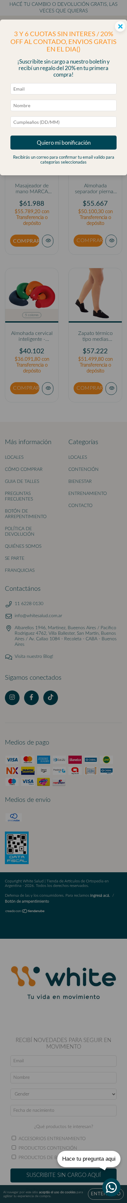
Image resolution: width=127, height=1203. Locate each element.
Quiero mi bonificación (64, 142)
